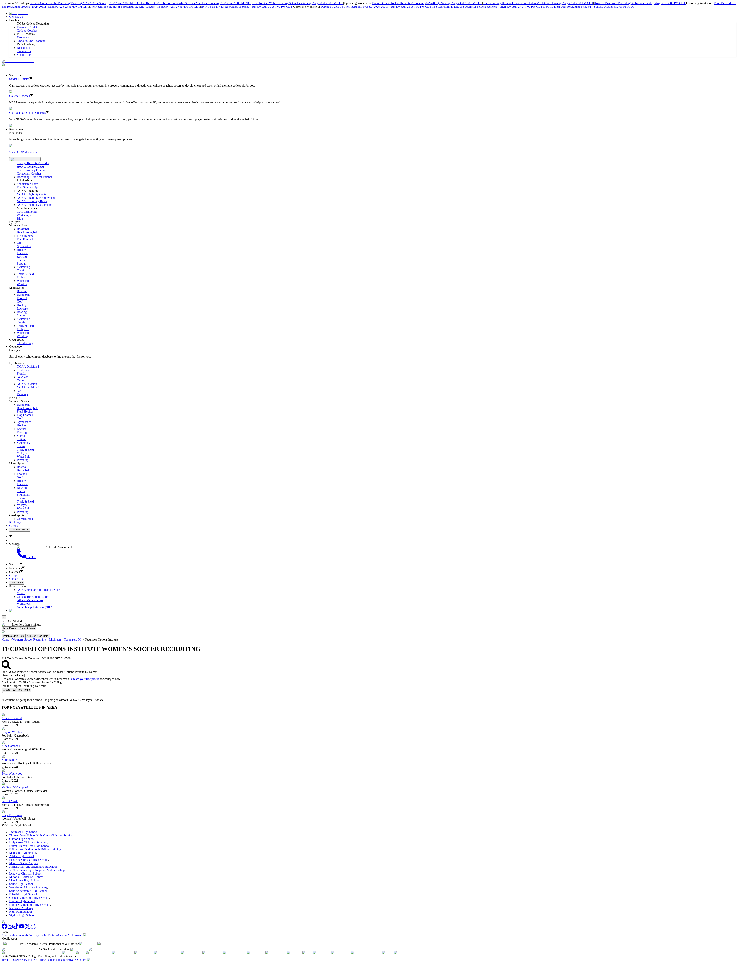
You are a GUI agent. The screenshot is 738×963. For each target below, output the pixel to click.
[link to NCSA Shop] (18, 13)
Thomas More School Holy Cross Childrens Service (40, 835)
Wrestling (22, 284)
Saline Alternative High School (28, 890)
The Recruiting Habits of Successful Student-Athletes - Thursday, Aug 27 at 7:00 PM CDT (195, 3)
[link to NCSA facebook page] (4, 928)
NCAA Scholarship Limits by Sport (38, 589)
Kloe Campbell (11, 745)
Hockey (22, 249)
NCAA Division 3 (28, 387)
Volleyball (23, 277)
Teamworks (24, 51)
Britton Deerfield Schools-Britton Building (35, 849)
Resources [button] (15, 568)
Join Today (17, 582)
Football (22, 298)
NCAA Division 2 (28, 383)
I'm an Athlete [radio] (27, 628)
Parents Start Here (13, 635)
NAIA (21, 390)
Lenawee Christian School (25, 873)
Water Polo (23, 280)
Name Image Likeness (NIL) (34, 607)
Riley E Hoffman (12, 815)
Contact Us (16, 16)
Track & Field (25, 273)
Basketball (23, 229)
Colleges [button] (14, 571)
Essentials (23, 37)
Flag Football (25, 239)
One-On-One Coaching (31, 40)
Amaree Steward (12, 718)
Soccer (21, 260)
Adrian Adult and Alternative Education (33, 866)
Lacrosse (22, 253)
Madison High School (22, 852)
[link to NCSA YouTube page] (22, 928)
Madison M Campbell (15, 787)
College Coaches (27, 30)
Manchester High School (24, 880)
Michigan (55, 639)
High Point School (20, 911)
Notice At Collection (48, 959)
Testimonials (20, 935)
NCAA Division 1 (28, 366)
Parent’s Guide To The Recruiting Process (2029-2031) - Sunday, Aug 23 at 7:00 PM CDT (85, 3)
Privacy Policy (27, 959)
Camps (13, 525)
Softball (21, 263)
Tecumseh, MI (72, 639)
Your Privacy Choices (74, 959)
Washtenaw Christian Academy (28, 887)
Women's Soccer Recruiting (29, 639)
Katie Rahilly (10, 759)
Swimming (23, 267)
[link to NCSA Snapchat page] (33, 928)
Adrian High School (21, 856)
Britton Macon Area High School (29, 845)
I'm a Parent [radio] (10, 628)
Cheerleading (25, 343)
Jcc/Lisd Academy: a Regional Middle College (37, 870)
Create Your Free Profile (16, 689)
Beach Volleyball (27, 232)
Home (5, 639)
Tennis (21, 270)
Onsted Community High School (29, 897)
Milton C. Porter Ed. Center (26, 877)
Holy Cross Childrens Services (28, 842)
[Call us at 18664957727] (18, 61)
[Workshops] (17, 145)
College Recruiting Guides (33, 163)
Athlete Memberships (30, 600)
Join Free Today (20, 529)
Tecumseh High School (23, 832)
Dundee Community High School (29, 904)
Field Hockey (25, 235)
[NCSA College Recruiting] (19, 64)
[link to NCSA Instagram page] (10, 928)
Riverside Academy (21, 908)
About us (7, 935)
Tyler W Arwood (12, 773)
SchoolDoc (24, 54)
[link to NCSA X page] (27, 928)
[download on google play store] (108, 944)
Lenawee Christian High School (28, 859)
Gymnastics (24, 246)
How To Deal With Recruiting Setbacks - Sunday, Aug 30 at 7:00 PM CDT (297, 3)
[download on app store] (88, 944)
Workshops (24, 603)
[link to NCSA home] (7, 921)
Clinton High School (21, 839)
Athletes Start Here (37, 635)
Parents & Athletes (28, 27)
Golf (19, 242)
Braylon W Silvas (12, 732)
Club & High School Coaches (27, 112)
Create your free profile (85, 679)
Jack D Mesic (10, 801)
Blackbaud (23, 47)
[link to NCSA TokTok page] (16, 928)
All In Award (75, 935)
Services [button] (14, 564)
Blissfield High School (23, 894)
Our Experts (35, 935)
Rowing (22, 256)
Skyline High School (22, 915)
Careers (62, 935)
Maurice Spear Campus (23, 863)
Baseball (22, 291)
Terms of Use (10, 959)
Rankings (22, 394)
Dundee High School (22, 901)
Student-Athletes (19, 79)
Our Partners (50, 935)
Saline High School (21, 884)
